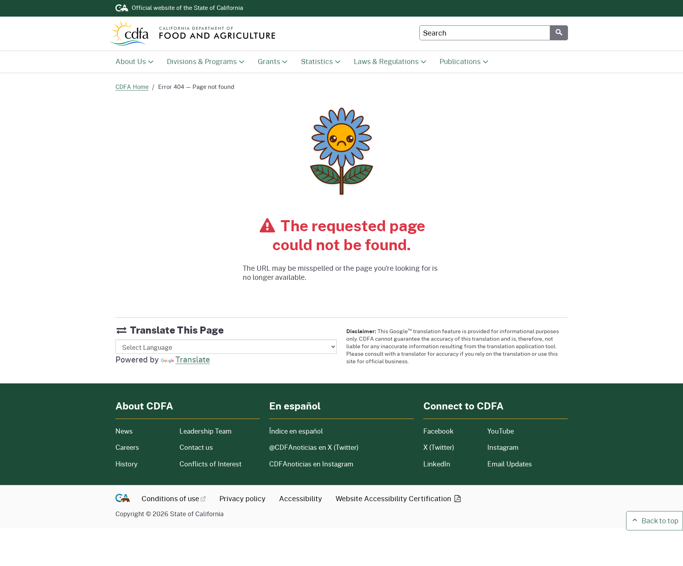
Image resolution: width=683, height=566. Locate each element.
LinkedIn (436, 464)
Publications (460, 61)
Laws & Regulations (386, 61)
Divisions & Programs (202, 61)
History (142, 464)
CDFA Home (132, 86)
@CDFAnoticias (313, 447)
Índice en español (296, 431)
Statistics (317, 61)
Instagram (503, 447)
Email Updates (509, 464)
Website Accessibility (394, 498)
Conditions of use (170, 498)
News (142, 431)
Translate (192, 359)
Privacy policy (242, 498)
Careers (142, 447)
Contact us (196, 447)
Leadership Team (205, 431)
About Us (130, 61)
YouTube (500, 431)
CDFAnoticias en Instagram (311, 464)
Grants (269, 61)
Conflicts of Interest (210, 464)
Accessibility (300, 498)
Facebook (438, 431)
